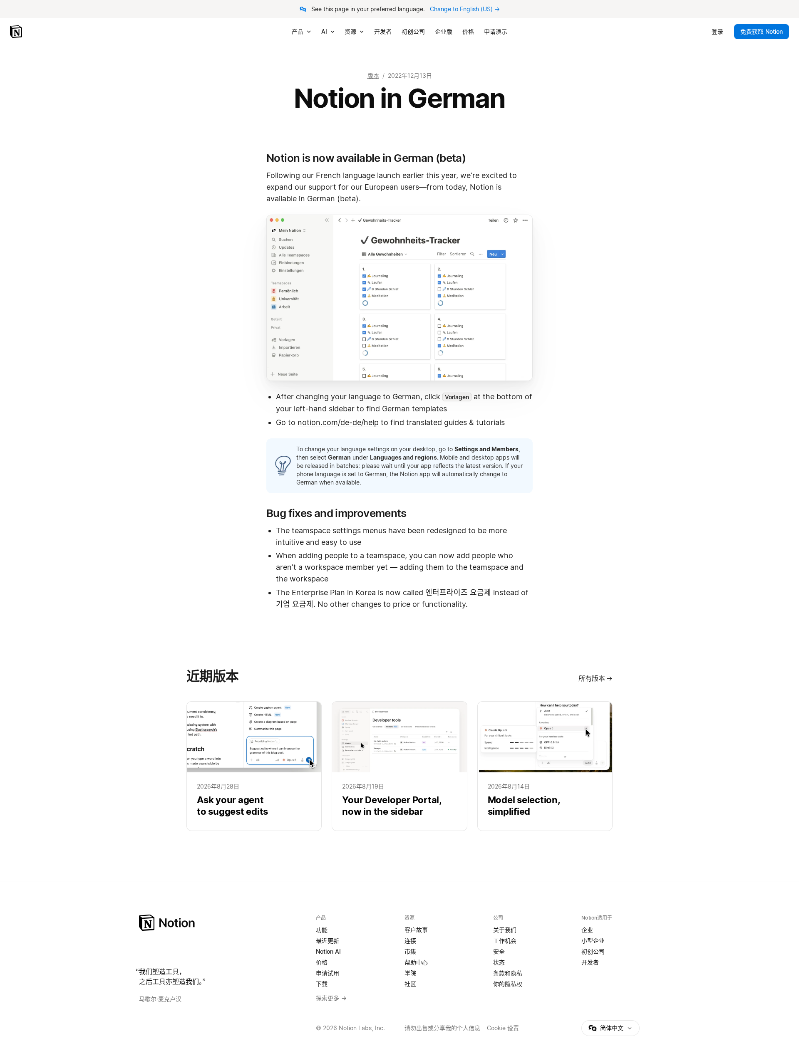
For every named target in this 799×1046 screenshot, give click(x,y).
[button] (399, 298)
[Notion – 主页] (222, 923)
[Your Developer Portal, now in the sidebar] (399, 766)
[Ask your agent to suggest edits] (254, 766)
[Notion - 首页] (17, 32)
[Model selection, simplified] (545, 766)
